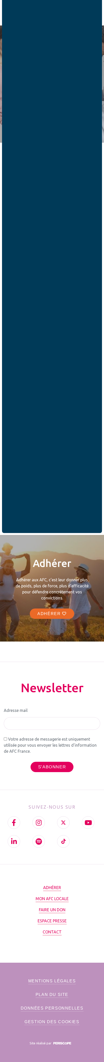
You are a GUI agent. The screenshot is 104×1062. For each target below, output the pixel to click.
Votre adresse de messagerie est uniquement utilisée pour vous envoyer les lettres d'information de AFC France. (50, 745)
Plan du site (52, 994)
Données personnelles (52, 1008)
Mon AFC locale (52, 898)
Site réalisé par (41, 1043)
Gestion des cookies (51, 1022)
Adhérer (49, 614)
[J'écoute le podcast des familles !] (38, 841)
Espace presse (52, 921)
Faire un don (52, 909)
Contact (52, 932)
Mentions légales (52, 981)
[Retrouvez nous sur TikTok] (63, 841)
